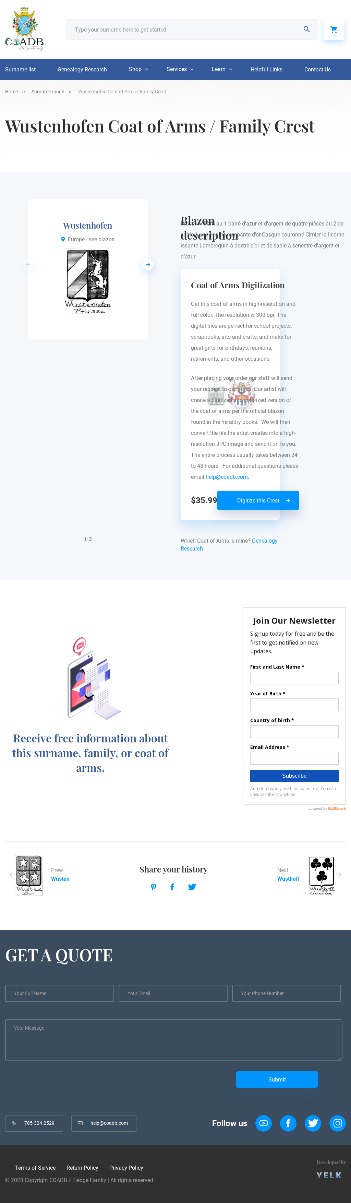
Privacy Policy (126, 1168)
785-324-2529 (39, 1123)
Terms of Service (35, 1168)
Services (177, 69)
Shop (135, 69)
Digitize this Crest (258, 500)
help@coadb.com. (229, 477)
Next (146, 264)
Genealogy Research (82, 69)
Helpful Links (266, 69)
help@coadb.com (109, 1123)
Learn (219, 69)
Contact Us (317, 69)
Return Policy (82, 1168)
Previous (26, 264)
